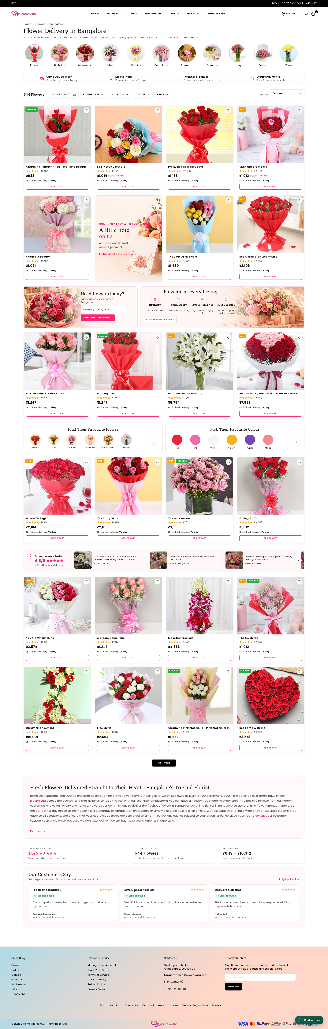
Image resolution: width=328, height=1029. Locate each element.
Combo (131, 13)
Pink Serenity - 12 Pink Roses (45, 393)
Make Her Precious (180, 638)
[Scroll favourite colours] (297, 442)
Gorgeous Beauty (38, 256)
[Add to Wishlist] (86, 110)
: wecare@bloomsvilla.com (189, 975)
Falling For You (249, 518)
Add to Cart (57, 186)
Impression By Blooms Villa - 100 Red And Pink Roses (270, 393)
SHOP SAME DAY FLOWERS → (97, 317)
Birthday (193, 13)
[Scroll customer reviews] (298, 560)
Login (275, 3)
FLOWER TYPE (91, 94)
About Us (115, 1005)
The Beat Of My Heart (182, 256)
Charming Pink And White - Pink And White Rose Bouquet (199, 728)
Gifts (175, 13)
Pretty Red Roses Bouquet (185, 166)
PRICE (160, 94)
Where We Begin (37, 518)
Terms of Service (98, 975)
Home (27, 24)
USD (13, 3)
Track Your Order (98, 970)
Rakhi (95, 13)
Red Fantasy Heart (252, 728)
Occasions (18, 994)
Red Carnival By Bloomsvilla (258, 256)
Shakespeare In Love (253, 166)
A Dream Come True (111, 638)
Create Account (292, 3)
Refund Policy (96, 984)
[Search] (306, 14)
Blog (103, 1005)
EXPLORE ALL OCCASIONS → (160, 319)
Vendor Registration (195, 1005)
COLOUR (141, 94)
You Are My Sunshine (40, 638)
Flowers (113, 13)
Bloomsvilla (38, 801)
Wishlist (311, 3)
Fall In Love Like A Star (112, 166)
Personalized (154, 13)
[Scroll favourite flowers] (155, 442)
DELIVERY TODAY (61, 94)
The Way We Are (179, 518)
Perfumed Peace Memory (185, 393)
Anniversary (216, 13)
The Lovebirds (248, 638)
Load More (164, 763)
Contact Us (132, 1005)
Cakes (15, 970)
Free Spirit (104, 728)
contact (261, 816)
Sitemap (217, 1005)
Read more (191, 37)
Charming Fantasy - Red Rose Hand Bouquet (57, 166)
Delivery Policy (97, 979)
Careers (173, 1005)
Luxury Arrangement (40, 728)
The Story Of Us (107, 518)
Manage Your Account (102, 965)
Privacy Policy (96, 989)
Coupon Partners (153, 1005)
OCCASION (117, 94)
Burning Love (106, 393)
